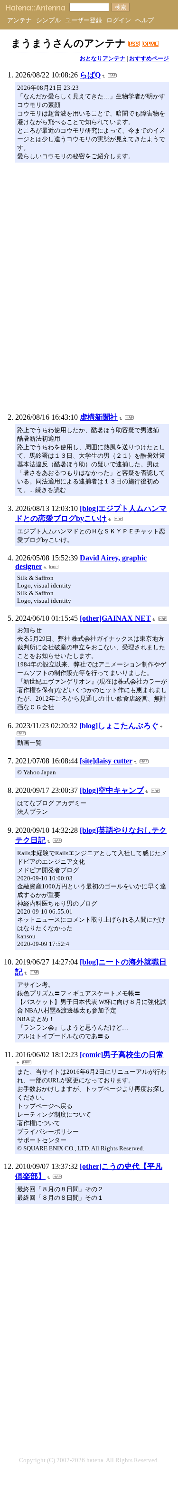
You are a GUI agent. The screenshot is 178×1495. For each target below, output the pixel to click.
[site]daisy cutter (106, 761)
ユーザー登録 (83, 20)
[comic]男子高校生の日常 (122, 1055)
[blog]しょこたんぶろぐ (119, 726)
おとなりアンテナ (102, 58)
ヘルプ (144, 20)
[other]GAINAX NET (115, 618)
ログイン (118, 20)
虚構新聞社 (99, 417)
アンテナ (19, 20)
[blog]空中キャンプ (112, 790)
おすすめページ (149, 58)
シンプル (48, 20)
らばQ (90, 75)
